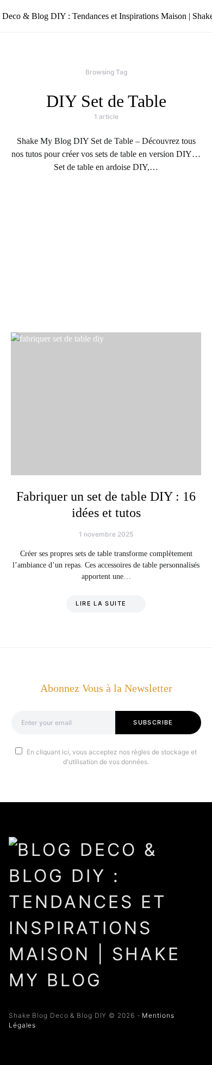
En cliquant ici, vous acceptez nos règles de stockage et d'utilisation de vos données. (112, 757)
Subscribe (153, 722)
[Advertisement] (106, 253)
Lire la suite (101, 603)
